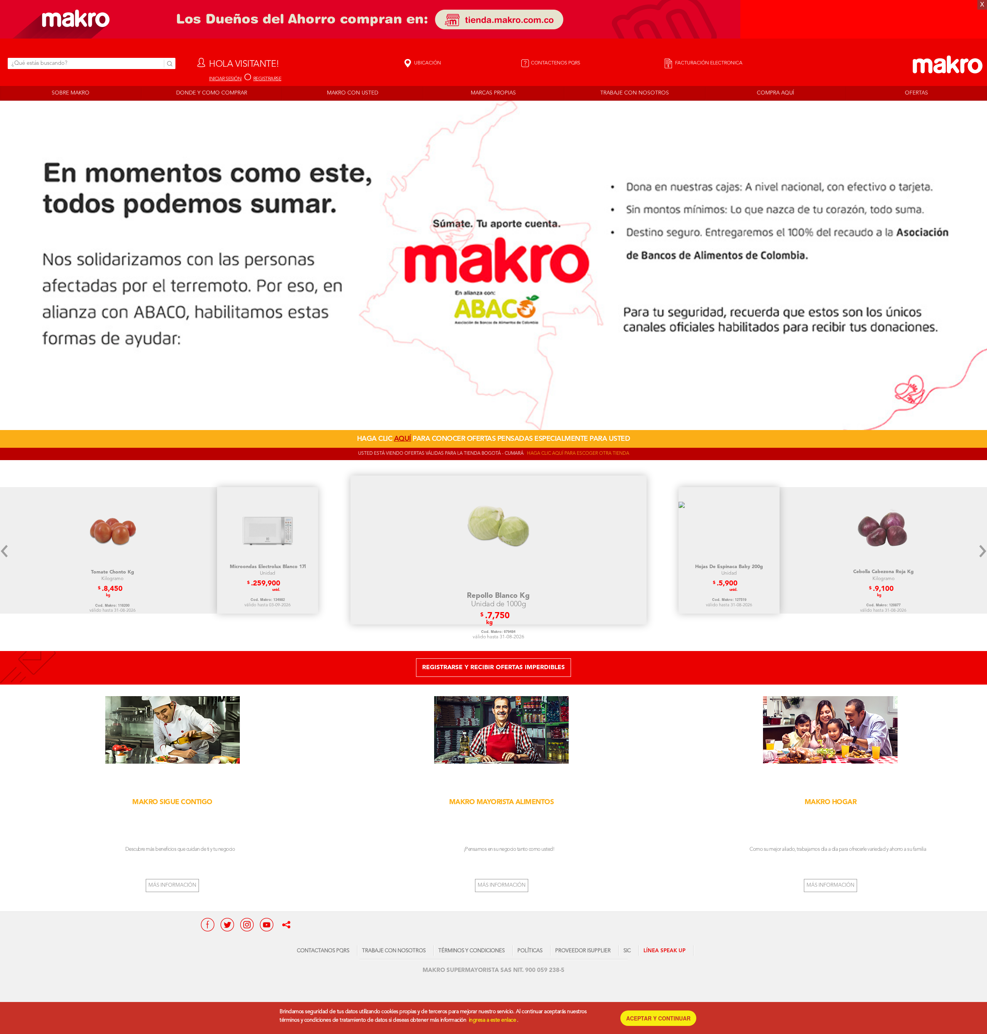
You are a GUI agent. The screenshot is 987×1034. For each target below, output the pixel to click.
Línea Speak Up (664, 950)
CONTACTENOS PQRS (555, 63)
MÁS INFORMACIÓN (172, 885)
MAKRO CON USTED (352, 93)
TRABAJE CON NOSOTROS (634, 93)
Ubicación (427, 63)
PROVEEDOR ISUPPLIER (583, 950)
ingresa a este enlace (492, 1020)
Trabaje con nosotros (394, 950)
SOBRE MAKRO (70, 93)
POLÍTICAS (529, 950)
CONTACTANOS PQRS (323, 950)
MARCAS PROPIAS (493, 93)
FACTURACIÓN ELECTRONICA (708, 63)
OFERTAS (916, 93)
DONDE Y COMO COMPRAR (211, 93)
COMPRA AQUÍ (775, 93)
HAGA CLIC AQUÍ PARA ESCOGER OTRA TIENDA (578, 453)
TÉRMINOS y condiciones (471, 950)
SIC (627, 950)
